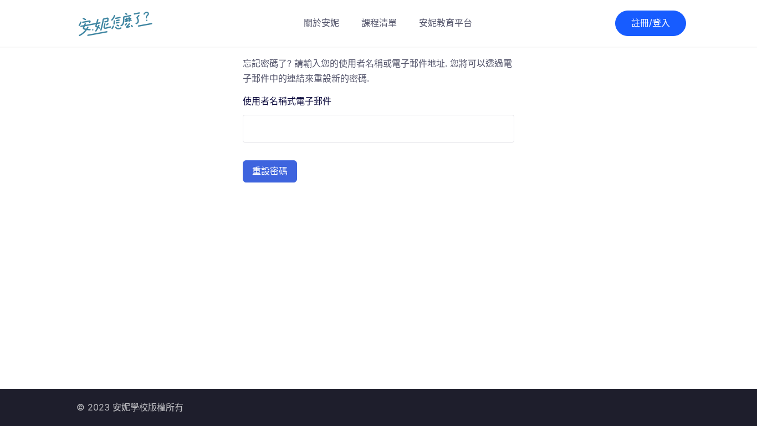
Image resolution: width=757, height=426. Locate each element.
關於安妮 (321, 22)
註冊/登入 (650, 22)
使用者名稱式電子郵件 (287, 100)
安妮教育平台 (445, 22)
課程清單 (379, 22)
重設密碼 (270, 171)
